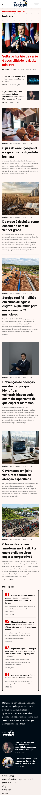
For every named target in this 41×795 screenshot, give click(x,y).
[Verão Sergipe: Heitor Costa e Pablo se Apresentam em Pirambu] (33, 80)
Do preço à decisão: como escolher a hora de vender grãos (20, 226)
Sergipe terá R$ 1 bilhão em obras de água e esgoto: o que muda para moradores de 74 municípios (19, 306)
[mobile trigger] (4, 4)
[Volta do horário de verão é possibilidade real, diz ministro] (20, 38)
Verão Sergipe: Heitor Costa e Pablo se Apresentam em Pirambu (13, 78)
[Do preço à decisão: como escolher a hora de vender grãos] (20, 198)
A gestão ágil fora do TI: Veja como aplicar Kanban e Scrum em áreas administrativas (26, 761)
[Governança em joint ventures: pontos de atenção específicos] (20, 447)
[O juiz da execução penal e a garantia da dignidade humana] (20, 124)
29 (10, 579)
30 (12, 579)
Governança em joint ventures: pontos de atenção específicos (17, 475)
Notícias (5, 70)
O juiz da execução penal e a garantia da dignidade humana (20, 152)
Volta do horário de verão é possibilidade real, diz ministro (20, 61)
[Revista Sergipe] (20, 4)
